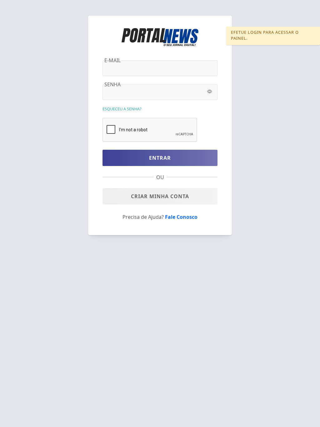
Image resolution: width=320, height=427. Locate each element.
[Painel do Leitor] (160, 36)
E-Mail (112, 60)
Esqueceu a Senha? (122, 109)
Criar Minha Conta (160, 196)
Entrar (160, 157)
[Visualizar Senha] (209, 91)
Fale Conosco (181, 217)
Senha (112, 84)
